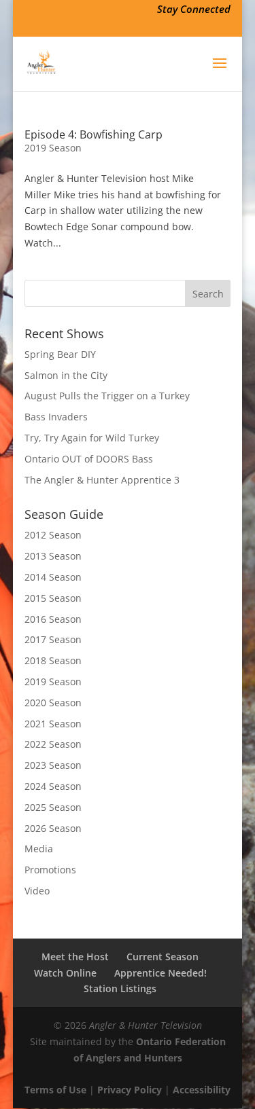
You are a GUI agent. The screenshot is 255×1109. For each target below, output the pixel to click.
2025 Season (53, 807)
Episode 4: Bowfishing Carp (93, 134)
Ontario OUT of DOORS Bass (88, 458)
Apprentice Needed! (160, 972)
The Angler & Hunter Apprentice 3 (102, 479)
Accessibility (202, 1089)
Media (38, 848)
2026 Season (53, 828)
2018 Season (53, 660)
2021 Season (53, 723)
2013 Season (53, 555)
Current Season (162, 956)
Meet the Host (75, 956)
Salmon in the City (65, 375)
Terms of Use (55, 1089)
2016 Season (53, 619)
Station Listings (120, 988)
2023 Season (53, 765)
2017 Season (53, 639)
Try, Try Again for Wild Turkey (91, 437)
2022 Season (53, 744)
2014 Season (53, 576)
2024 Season (53, 786)
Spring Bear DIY (60, 354)
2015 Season (53, 598)
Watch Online (65, 972)
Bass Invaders (56, 416)
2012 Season (53, 534)
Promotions (50, 869)
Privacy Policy (129, 1089)
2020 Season (53, 702)
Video (37, 890)
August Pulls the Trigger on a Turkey (107, 395)
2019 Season (53, 147)
